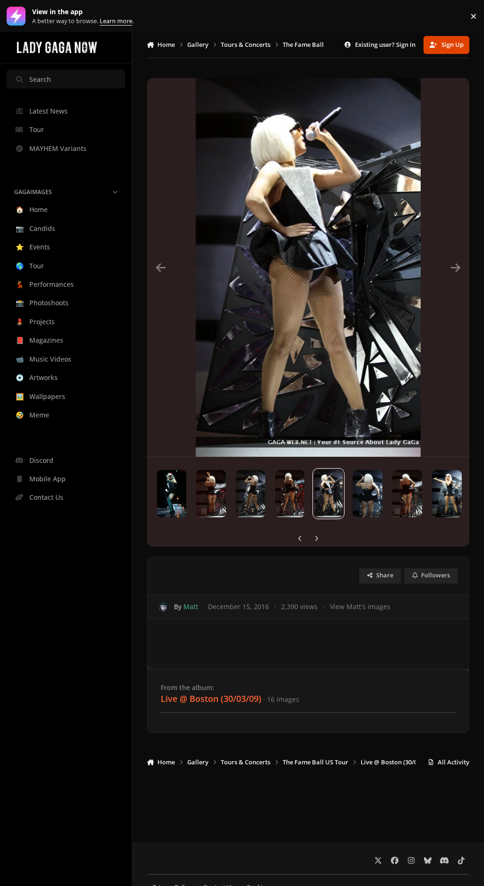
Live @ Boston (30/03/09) (211, 698)
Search (40, 79)
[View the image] (171, 493)
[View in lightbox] (308, 267)
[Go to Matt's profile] (164, 607)
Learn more (18, 16)
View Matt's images (360, 606)
